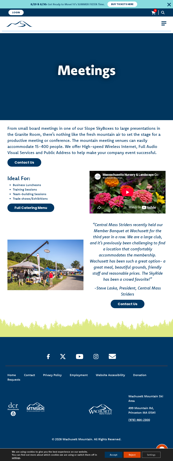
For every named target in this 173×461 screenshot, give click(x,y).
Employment (79, 375)
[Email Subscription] (112, 356)
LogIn (16, 12)
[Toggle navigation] (163, 23)
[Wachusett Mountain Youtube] (79, 356)
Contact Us (24, 162)
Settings (151, 454)
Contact (29, 375)
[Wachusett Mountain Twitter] (63, 356)
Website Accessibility (110, 375)
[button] (168, 4)
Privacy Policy (52, 375)
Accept (113, 454)
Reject (132, 454)
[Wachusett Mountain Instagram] (95, 356)
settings (16, 457)
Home (11, 375)
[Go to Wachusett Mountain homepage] (86, 24)
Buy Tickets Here (122, 4)
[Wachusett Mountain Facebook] (48, 356)
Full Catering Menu (31, 207)
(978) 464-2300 (139, 420)
